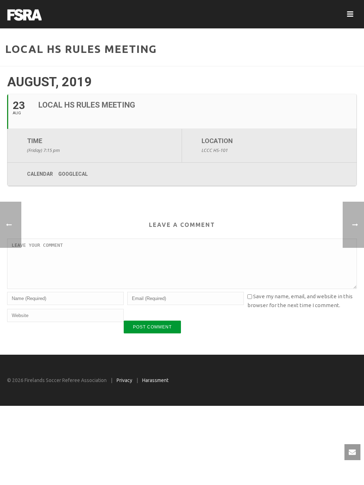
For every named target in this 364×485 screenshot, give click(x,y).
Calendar (40, 174)
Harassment (155, 380)
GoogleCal (73, 174)
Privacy (124, 380)
